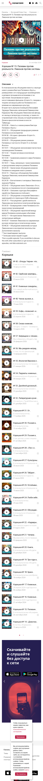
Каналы (5, 12)
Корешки (33, 12)
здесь (27, 770)
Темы (6, 753)
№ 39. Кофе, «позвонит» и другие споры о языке (24, 312)
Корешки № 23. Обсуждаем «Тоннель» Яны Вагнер (25, 511)
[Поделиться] (16, 74)
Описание (6, 84)
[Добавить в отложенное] (10, 74)
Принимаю (20, 737)
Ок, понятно (21, 774)
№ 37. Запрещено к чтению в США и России (25, 337)
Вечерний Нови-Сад (19, 12)
